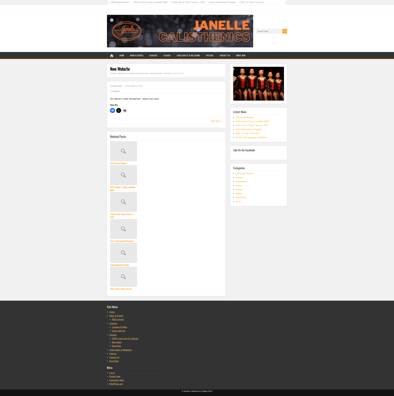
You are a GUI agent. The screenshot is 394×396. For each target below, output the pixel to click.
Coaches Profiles (119, 327)
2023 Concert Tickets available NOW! (122, 189)
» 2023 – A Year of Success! (251, 2)
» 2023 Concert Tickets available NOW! (150, 2)
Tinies (238, 201)
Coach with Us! (118, 331)
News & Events (136, 55)
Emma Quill (117, 86)
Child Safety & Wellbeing (188, 55)
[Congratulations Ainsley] (166, 253)
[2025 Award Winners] (166, 151)
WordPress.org (116, 384)
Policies (209, 55)
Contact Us (224, 55)
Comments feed (116, 380)
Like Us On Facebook (244, 150)
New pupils (117, 342)
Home (121, 55)
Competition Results (245, 173)
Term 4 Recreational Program (122, 241)
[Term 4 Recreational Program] (166, 229)
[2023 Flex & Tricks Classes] (166, 277)
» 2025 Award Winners (119, 2)
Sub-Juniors (241, 197)
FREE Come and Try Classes (125, 338)
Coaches (153, 55)
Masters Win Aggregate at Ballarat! (251, 137)
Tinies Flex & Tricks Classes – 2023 (122, 216)
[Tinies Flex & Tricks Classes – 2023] (166, 202)
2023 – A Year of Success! (247, 133)
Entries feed (114, 376)
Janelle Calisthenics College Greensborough (129, 73)
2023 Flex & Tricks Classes (121, 288)
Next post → (216, 121)
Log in (112, 373)
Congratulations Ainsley (119, 264)
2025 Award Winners (118, 163)
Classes (167, 55)
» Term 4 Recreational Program (222, 2)
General (167, 73)
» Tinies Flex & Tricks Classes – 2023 (188, 2)
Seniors (239, 193)
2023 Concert (118, 319)
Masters (239, 189)
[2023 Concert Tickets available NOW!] (166, 175)
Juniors (239, 185)
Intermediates (242, 181)
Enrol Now (240, 55)
